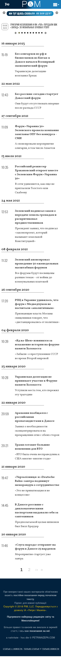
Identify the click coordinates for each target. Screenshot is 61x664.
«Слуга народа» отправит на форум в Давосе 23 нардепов (35, 547)
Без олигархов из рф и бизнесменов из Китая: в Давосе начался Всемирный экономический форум (35, 60)
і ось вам (34, 630)
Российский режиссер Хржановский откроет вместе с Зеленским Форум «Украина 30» (36, 172)
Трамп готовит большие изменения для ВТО (32, 447)
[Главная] (31, 4)
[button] (16, 33)
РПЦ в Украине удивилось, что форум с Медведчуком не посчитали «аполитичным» (36, 304)
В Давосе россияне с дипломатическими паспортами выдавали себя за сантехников (36, 511)
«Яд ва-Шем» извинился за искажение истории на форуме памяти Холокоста (37, 345)
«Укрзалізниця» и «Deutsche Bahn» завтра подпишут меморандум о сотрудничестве (37, 481)
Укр (7, 4)
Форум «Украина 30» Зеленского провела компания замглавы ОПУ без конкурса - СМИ (37, 132)
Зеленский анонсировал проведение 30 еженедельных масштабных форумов (36, 264)
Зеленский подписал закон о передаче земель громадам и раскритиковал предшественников (35, 217)
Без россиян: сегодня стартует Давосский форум (36, 96)
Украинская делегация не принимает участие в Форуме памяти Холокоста (36, 381)
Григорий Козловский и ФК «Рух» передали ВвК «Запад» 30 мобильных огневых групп (33, 26)
